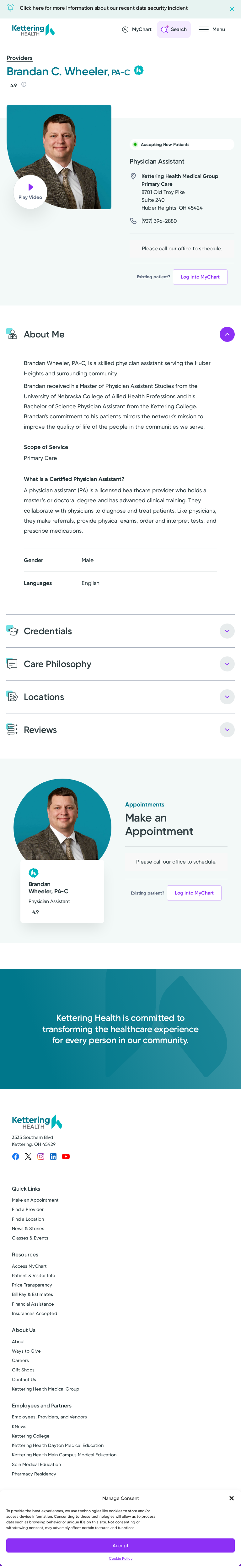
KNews (19, 1426)
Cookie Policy (120, 1558)
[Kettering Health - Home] (33, 29)
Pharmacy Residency (34, 1474)
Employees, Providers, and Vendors (49, 1417)
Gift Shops (23, 1370)
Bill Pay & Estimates (32, 1294)
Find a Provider (28, 1209)
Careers (20, 1360)
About (18, 1341)
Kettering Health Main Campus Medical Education (64, 1455)
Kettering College (31, 1436)
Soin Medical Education (36, 1464)
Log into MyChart (200, 277)
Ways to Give (26, 1351)
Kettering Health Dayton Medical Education (58, 1445)
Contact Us (24, 1379)
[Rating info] (23, 84)
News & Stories (28, 1228)
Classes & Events (30, 1238)
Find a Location (28, 1219)
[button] (231, 1498)
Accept (121, 1545)
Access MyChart (29, 1266)
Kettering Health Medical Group (45, 1389)
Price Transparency (32, 1285)
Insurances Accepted (34, 1313)
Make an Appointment (35, 1200)
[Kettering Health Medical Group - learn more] (139, 70)
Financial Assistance (33, 1304)
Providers (20, 57)
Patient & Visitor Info (33, 1275)
